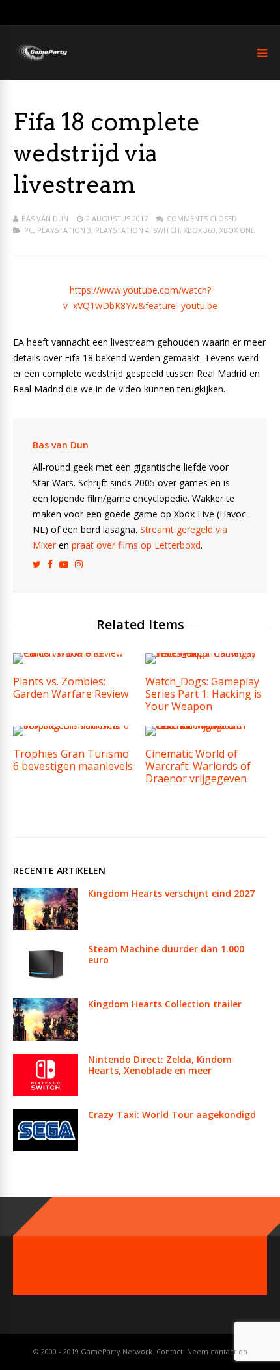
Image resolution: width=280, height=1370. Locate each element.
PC (28, 230)
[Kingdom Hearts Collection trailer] (45, 1037)
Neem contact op (217, 1351)
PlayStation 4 (122, 230)
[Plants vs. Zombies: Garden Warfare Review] (74, 653)
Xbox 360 (200, 230)
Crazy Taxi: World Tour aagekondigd (172, 1114)
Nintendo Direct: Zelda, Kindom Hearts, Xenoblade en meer (160, 1064)
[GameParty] (40, 60)
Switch (166, 230)
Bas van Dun (44, 218)
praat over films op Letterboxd (136, 545)
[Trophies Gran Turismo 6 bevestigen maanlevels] (74, 725)
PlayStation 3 (64, 230)
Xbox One (237, 230)
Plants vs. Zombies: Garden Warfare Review (70, 687)
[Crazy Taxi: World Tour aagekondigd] (45, 1148)
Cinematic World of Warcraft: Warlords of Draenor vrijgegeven (198, 766)
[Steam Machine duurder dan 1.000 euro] (45, 982)
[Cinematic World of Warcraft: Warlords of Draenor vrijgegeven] (206, 725)
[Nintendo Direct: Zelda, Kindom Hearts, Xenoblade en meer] (45, 1092)
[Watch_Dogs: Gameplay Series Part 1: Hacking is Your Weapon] (206, 653)
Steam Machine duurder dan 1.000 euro (166, 954)
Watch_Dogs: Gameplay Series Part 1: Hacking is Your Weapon (203, 693)
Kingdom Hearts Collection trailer (165, 1004)
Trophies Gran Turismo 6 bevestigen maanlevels (73, 760)
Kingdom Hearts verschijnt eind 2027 (171, 893)
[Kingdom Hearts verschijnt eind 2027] (45, 926)
